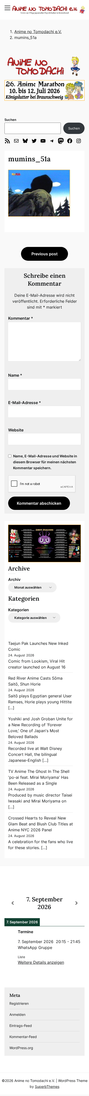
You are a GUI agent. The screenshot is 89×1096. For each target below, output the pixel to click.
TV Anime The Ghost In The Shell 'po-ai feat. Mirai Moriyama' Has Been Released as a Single (38, 777)
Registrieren (19, 1003)
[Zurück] (12, 903)
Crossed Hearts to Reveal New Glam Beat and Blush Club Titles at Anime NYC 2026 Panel (40, 824)
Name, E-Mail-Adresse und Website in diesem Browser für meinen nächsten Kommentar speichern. (45, 462)
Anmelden (17, 1014)
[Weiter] (76, 903)
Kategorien (18, 609)
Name (15, 375)
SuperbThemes (47, 1086)
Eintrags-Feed (20, 1025)
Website (15, 429)
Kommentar (20, 318)
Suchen (10, 120)
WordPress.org (21, 1048)
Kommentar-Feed (23, 1037)
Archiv (14, 579)
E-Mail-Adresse (24, 402)
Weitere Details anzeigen (41, 962)
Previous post (44, 253)
